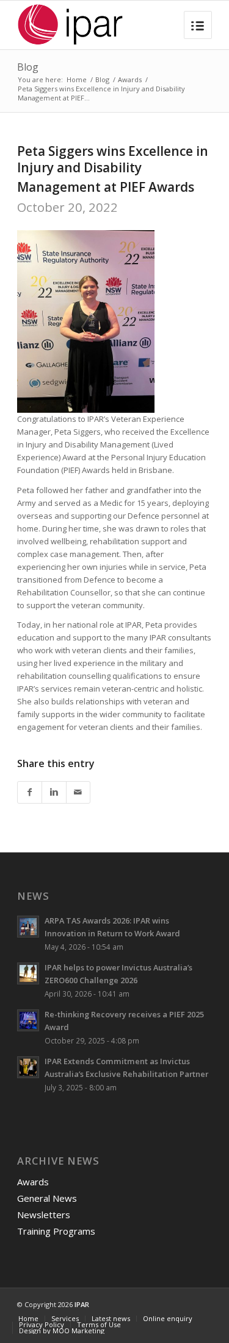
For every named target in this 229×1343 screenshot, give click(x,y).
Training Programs (56, 1231)
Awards (130, 79)
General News (47, 1198)
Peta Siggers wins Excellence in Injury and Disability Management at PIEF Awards (112, 169)
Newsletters (43, 1214)
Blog (27, 67)
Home (77, 79)
